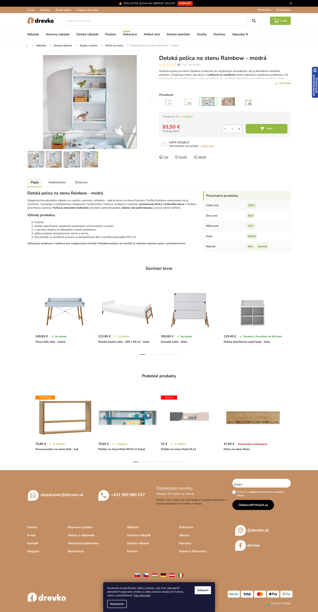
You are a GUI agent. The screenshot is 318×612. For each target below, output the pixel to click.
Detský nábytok (138, 543)
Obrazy (184, 535)
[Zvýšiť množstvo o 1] (239, 129)
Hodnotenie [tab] (56, 182)
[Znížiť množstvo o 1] (225, 129)
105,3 (251, 205)
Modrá (252, 236)
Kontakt (45, 10)
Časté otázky (63, 10)
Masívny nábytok (139, 535)
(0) (178, 65)
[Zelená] (248, 101)
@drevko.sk (258, 530)
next (288, 320)
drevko (253, 545)
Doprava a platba (80, 527)
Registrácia (284, 10)
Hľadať (254, 21)
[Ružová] (228, 101)
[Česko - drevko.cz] (146, 575)
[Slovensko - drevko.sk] (137, 575)
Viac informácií (142, 595)
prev (30, 320)
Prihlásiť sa (260, 505)
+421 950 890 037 (128, 494)
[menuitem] (33, 34)
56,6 (250, 215)
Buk (250, 246)
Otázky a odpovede (81, 535)
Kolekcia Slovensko (192, 551)
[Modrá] (208, 101)
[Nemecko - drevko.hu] (163, 575)
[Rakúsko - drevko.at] (172, 575)
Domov (32, 527)
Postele (132, 551)
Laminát (262, 246)
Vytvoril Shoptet (281, 603)
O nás (31, 10)
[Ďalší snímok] (149, 102)
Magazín (33, 551)
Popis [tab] (35, 182)
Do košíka (266, 129)
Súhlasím (202, 590)
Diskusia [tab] (81, 182)
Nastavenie (117, 604)
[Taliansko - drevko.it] (180, 575)
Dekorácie (186, 527)
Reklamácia (76, 551)
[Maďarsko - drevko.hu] (154, 575)
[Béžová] (188, 101)
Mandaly (185, 543)
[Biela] (168, 101)
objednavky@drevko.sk (62, 494)
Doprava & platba (87, 10)
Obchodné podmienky (83, 543)
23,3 (250, 226)
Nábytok (133, 527)
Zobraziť (185, 3)
